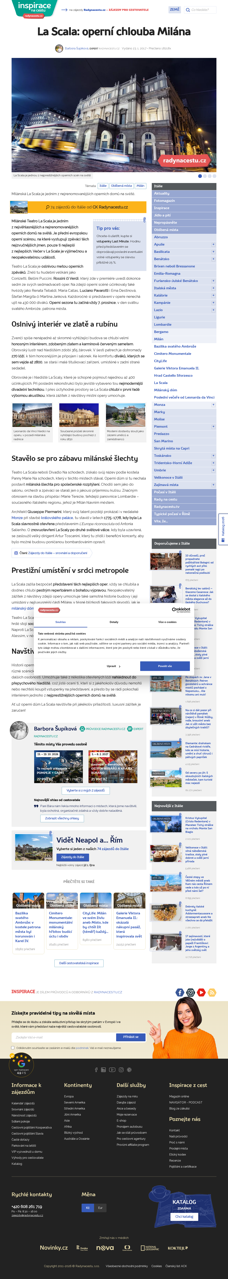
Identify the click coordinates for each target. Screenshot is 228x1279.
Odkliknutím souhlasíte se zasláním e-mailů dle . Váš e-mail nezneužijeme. (68, 1048)
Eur (100, 1208)
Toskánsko (162, 456)
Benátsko (161, 259)
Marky (159, 412)
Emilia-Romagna (167, 274)
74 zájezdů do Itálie (113, 849)
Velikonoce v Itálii (168, 478)
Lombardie (162, 325)
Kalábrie (160, 295)
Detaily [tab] (114, 622)
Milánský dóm (165, 390)
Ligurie (159, 317)
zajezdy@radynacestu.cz (27, 1215)
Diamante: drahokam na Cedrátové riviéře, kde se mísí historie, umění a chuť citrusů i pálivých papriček (199, 750)
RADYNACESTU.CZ (108, 992)
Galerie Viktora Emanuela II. (176, 368)
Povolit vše (165, 666)
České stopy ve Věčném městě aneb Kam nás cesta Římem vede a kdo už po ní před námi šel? (198, 884)
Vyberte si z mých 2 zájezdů (86, 790)
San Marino (163, 441)
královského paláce (57, 518)
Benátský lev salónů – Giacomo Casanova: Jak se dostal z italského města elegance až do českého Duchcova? (199, 595)
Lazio (158, 310)
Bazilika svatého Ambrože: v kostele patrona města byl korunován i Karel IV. (28, 927)
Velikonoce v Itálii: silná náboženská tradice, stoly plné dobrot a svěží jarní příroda (197, 655)
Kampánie (162, 303)
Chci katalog (184, 1216)
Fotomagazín (164, 201)
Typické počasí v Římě (172, 514)
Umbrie (160, 470)
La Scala (161, 383)
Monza (159, 405)
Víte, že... (161, 521)
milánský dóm (23, 608)
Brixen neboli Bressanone (174, 266)
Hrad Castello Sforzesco (173, 376)
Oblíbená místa (121, 185)
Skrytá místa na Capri (171, 448)
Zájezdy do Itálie (72, 857)
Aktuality (161, 193)
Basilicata (162, 252)
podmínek (82, 1048)
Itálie (103, 185)
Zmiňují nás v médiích (114, 1238)
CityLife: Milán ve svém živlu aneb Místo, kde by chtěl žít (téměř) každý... (95, 923)
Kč (88, 1208)
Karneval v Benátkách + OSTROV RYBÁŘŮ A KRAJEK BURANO (112, 769)
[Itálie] (34, 847)
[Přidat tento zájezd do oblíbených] (78, 754)
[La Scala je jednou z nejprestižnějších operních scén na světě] (114, 115)
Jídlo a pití (162, 215)
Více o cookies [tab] (167, 622)
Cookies (156, 1266)
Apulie (159, 244)
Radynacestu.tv (167, 507)
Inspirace (161, 208)
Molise (159, 419)
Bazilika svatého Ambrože (175, 346)
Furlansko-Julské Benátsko (176, 281)
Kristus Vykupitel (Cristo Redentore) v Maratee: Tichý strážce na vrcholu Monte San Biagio (199, 625)
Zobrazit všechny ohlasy (62, 818)
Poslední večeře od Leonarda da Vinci (184, 397)
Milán (140, 185)
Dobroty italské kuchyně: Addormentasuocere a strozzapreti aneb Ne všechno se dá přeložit (199, 913)
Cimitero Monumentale (172, 354)
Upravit (111, 666)
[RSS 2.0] (212, 992)
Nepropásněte (165, 223)
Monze (17, 518)
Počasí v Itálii (165, 492)
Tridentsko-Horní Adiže (173, 463)
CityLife (160, 361)
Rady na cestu (165, 499)
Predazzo (161, 434)
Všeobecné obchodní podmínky (127, 1266)
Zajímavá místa (166, 485)
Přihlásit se (130, 1037)
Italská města (165, 288)
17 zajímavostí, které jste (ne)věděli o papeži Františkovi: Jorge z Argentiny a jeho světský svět (197, 943)
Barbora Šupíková (76, 48)
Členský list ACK (176, 1266)
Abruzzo (161, 237)
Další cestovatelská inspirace (79, 963)
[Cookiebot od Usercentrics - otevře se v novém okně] (174, 610)
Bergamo (161, 332)
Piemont (161, 427)
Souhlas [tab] (60, 622)
